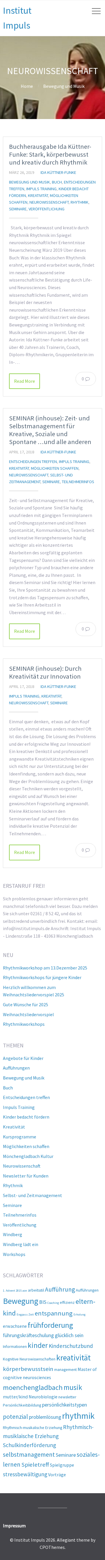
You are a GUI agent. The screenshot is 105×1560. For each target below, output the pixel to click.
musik (73, 1387)
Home (27, 86)
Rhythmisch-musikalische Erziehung (32, 1427)
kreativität (73, 1358)
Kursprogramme (19, 1137)
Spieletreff (35, 1464)
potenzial (15, 1417)
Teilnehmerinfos (78, 481)
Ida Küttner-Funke (58, 172)
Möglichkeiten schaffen (54, 468)
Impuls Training (41, 188)
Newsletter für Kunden (25, 1176)
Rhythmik (79, 202)
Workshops (14, 1254)
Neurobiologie (43, 1397)
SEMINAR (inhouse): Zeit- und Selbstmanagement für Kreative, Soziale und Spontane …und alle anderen (50, 430)
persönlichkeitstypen (64, 1404)
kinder (38, 1345)
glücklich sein (69, 1335)
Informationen (15, 1346)
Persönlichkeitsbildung (22, 1405)
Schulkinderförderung (29, 1445)
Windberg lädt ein (20, 1244)
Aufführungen (16, 1068)
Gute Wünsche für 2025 (25, 1004)
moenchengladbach (33, 1387)
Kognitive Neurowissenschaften (29, 1359)
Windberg (12, 1234)
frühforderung (50, 1325)
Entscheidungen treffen (33, 461)
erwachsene (15, 1326)
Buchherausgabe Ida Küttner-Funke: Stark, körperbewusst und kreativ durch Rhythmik (50, 154)
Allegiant (66, 1540)
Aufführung (60, 1289)
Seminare (18, 209)
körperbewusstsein (28, 1369)
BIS (42, 1302)
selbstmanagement (29, 1454)
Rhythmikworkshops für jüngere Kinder (42, 977)
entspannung (54, 1313)
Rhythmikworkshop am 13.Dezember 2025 (45, 968)
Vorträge (57, 1474)
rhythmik (78, 1415)
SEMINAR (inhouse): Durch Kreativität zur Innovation (45, 672)
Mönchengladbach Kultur (28, 1156)
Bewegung (20, 1301)
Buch (57, 182)
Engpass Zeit (25, 1314)
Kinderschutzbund (71, 1345)
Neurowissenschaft (49, 202)
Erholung (79, 1314)
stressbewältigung (25, 1474)
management (65, 1369)
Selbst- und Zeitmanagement (32, 1195)
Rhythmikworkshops (24, 1024)
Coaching (53, 1303)
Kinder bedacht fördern (26, 1117)
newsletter (67, 1397)
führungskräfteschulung (28, 1335)
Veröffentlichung (46, 209)
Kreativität (38, 195)
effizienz (67, 1302)
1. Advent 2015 (12, 1290)
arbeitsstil (36, 1290)
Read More (24, 381)
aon (24, 1290)
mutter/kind (15, 1397)
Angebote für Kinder (23, 1058)
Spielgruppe (62, 1465)
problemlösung (45, 1417)
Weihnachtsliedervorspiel (28, 1014)
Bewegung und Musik (64, 86)
